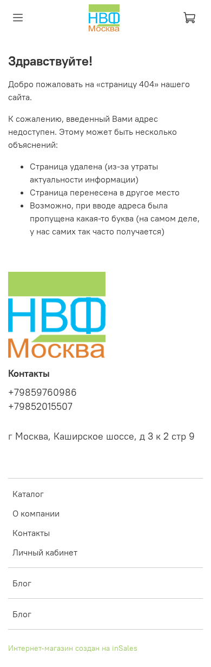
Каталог (28, 493)
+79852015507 (40, 407)
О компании (36, 513)
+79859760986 (42, 392)
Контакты (31, 532)
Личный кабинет (44, 552)
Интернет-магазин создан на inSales (72, 648)
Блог (21, 583)
